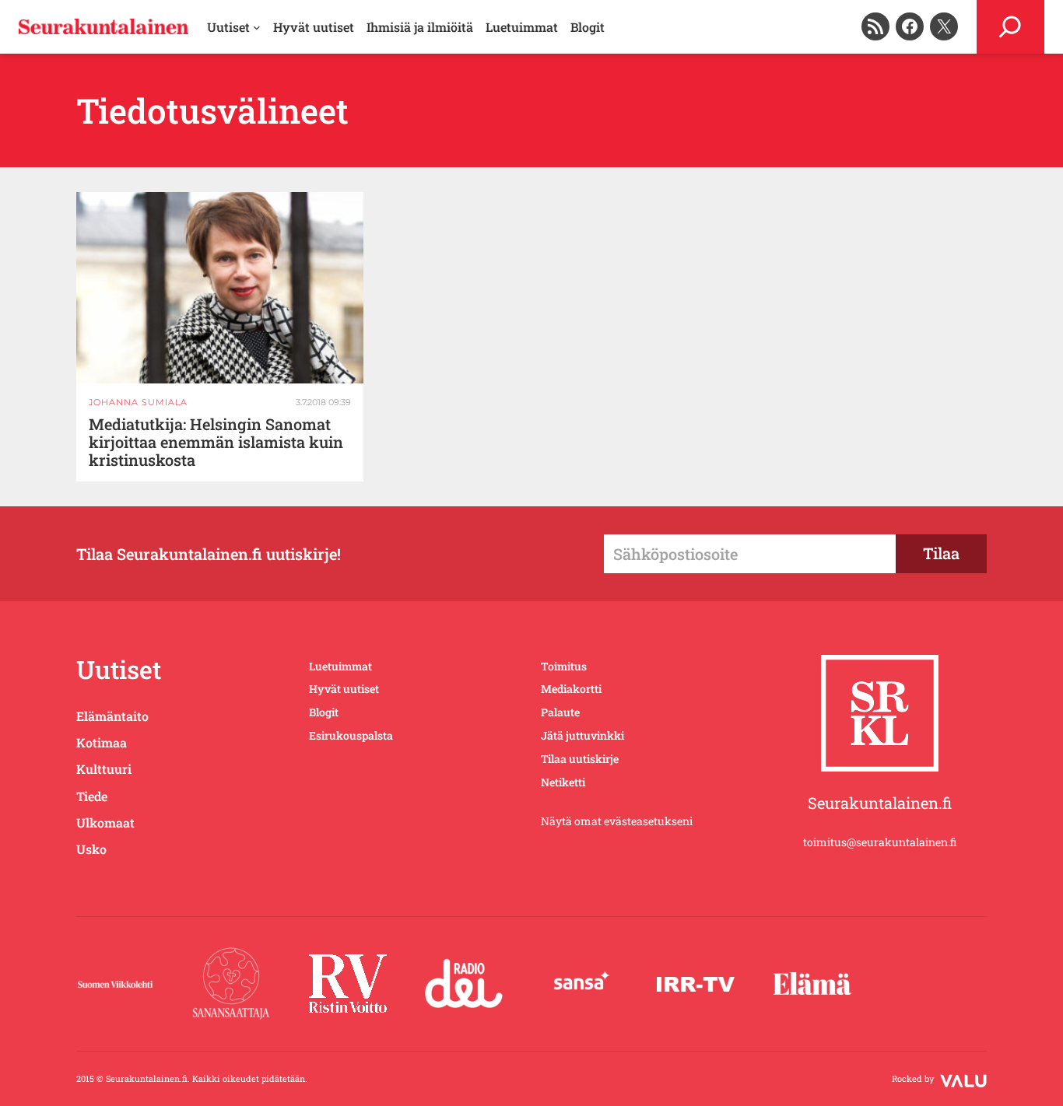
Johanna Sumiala (138, 402)
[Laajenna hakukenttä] (1010, 27)
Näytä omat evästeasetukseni (617, 821)
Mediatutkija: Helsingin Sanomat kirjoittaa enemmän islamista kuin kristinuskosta (216, 442)
